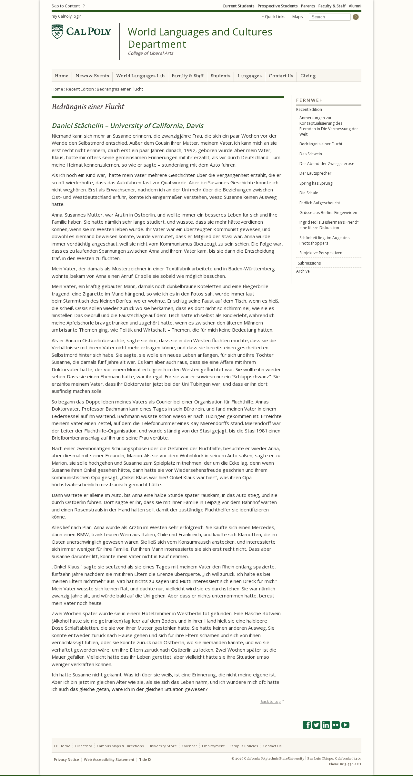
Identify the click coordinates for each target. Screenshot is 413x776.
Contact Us (281, 76)
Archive (303, 271)
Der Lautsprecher (315, 173)
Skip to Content (66, 6)
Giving (308, 76)
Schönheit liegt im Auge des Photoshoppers (324, 240)
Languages (249, 76)
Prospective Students (278, 6)
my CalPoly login (67, 16)
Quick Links (275, 16)
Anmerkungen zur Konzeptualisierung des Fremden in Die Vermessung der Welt (328, 126)
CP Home (62, 745)
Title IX (145, 759)
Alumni (355, 6)
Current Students (239, 6)
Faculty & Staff (332, 6)
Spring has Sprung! (316, 183)
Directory (83, 745)
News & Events (92, 76)
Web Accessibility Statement (109, 759)
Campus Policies (243, 745)
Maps (297, 16)
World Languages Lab (140, 76)
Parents (308, 6)
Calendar (189, 745)
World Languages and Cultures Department (200, 38)
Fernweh (310, 100)
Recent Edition (80, 89)
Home (61, 76)
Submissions (309, 263)
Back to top (270, 701)
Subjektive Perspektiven (320, 253)
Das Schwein (310, 154)
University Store (162, 745)
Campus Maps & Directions (120, 745)
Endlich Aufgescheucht (319, 203)
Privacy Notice (66, 759)
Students (220, 76)
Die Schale (308, 193)
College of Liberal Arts (150, 53)
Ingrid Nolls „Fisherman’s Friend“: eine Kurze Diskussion (329, 224)
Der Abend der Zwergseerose (326, 163)
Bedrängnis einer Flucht (320, 144)
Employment (213, 745)
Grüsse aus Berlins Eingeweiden (328, 212)
